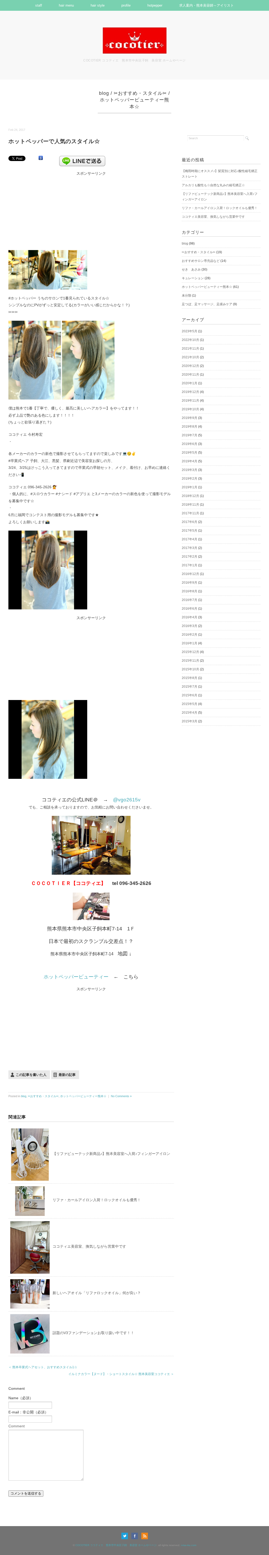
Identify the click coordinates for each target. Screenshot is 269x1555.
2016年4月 (189, 617)
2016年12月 (190, 574)
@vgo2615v (127, 799)
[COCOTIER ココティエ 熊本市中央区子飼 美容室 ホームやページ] (134, 30)
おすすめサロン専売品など (201, 261)
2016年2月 (189, 634)
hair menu (66, 5)
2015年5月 (189, 704)
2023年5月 (189, 331)
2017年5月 (189, 530)
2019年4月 (189, 461)
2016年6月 (189, 608)
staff (38, 5)
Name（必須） (20, 1398)
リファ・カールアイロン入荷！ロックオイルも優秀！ (97, 1200)
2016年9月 (189, 582)
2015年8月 (189, 678)
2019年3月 (189, 470)
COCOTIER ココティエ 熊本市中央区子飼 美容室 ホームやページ (116, 1545)
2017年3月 (189, 548)
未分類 (186, 295)
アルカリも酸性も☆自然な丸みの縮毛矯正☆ (213, 185)
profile (126, 5)
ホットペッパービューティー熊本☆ (83, 1096)
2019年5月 (189, 452)
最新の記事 (67, 1075)
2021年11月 (190, 348)
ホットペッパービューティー (76, 976)
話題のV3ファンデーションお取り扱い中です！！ (93, 1333)
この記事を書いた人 (31, 1075)
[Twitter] (126, 1535)
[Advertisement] (91, 209)
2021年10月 (190, 357)
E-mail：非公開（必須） (28, 1412)
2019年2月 (189, 478)
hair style (98, 5)
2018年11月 (190, 504)
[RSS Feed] (144, 1535)
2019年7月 (189, 435)
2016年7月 (189, 600)
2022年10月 (190, 340)
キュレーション (193, 278)
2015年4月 (189, 712)
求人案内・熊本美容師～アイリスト (206, 5)
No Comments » (121, 1096)
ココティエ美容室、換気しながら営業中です (89, 1246)
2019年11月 (190, 400)
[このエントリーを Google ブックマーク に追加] (41, 158)
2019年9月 (189, 418)
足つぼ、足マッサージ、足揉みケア (207, 304)
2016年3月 (189, 626)
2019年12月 (190, 392)
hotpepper (154, 5)
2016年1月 (189, 643)
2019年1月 (189, 487)
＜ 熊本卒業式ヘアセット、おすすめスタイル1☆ (42, 1367)
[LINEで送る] (82, 158)
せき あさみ (191, 269)
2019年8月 (189, 426)
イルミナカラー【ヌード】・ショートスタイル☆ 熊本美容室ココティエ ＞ (121, 1374)
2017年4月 (189, 539)
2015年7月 (189, 686)
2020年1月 (189, 383)
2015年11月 (190, 660)
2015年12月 (190, 652)
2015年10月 (190, 669)
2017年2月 (189, 556)
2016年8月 (189, 591)
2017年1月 (189, 565)
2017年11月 (190, 513)
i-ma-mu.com (188, 1545)
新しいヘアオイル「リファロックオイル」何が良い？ (97, 1293)
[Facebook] (136, 1535)
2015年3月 (189, 721)
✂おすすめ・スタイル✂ (140, 93)
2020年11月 (190, 374)
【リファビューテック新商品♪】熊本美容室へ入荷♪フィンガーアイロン (111, 1154)
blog (104, 93)
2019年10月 (190, 409)
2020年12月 (190, 366)
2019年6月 (189, 444)
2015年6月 (189, 695)
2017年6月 (189, 522)
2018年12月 (190, 496)
